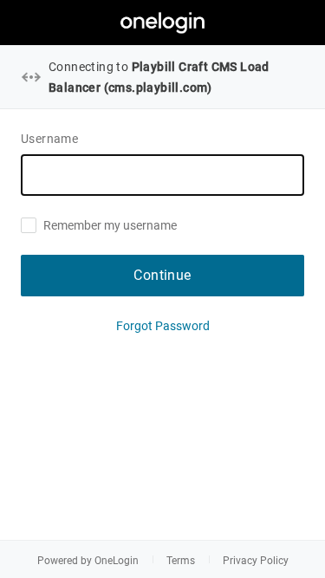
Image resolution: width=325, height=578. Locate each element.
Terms (180, 561)
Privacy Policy (256, 561)
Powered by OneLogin (88, 561)
